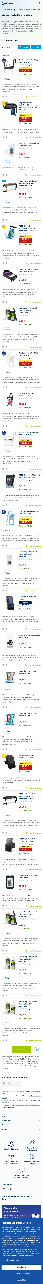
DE (6, 1199)
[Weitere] (36, 1049)
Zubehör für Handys (9, 10)
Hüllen (21, 10)
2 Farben (7, 79)
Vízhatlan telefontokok (8, 1107)
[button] (21, 1116)
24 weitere (21, 1049)
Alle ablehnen (21, 1280)
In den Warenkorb (35, 97)
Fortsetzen (5, 33)
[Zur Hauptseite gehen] (7, 3)
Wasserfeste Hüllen (33, 10)
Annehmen (21, 1267)
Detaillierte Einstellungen (21, 1274)
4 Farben (7, 329)
